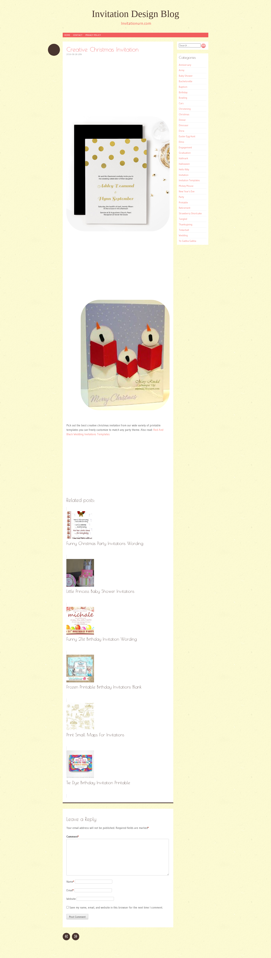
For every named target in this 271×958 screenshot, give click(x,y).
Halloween (184, 163)
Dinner (182, 119)
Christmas (184, 114)
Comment (72, 836)
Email (70, 890)
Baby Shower (186, 75)
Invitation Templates (189, 180)
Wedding (183, 235)
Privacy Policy (93, 35)
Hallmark (183, 158)
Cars (181, 103)
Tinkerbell (184, 230)
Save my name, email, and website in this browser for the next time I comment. (116, 907)
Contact (77, 35)
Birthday (183, 92)
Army (181, 70)
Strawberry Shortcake (190, 213)
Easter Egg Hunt (187, 136)
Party (181, 196)
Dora (181, 130)
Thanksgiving (185, 224)
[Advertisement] (118, 86)
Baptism (183, 86)
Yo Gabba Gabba (187, 240)
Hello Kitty (184, 169)
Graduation (185, 152)
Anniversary (185, 64)
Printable (183, 202)
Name (70, 881)
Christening (185, 108)
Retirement (184, 207)
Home (67, 35)
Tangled (183, 218)
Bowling (183, 97)
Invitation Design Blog (135, 13)
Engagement (185, 147)
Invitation (183, 174)
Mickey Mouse (186, 185)
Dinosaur (183, 125)
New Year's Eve (186, 191)
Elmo (181, 141)
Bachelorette (185, 81)
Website (71, 899)
